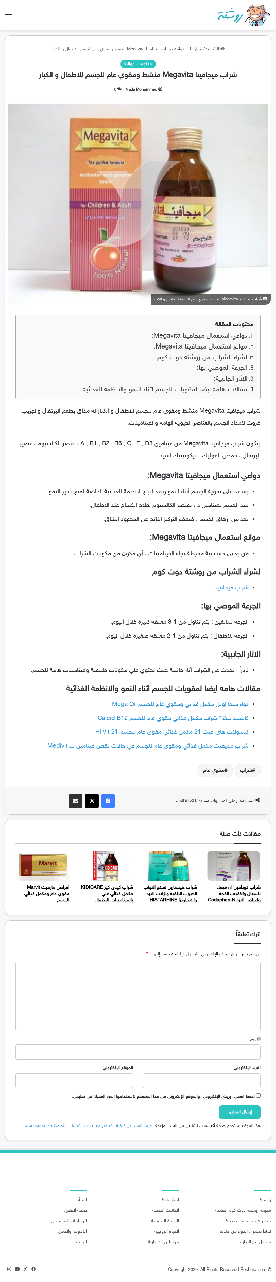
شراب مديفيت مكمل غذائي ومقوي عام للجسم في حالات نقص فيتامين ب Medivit (148, 746)
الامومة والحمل (72, 1231)
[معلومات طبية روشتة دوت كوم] (241, 15)
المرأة (82, 1200)
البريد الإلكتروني (247, 1068)
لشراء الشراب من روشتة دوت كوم (202, 358)
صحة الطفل (75, 1211)
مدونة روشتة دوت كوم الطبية (243, 1211)
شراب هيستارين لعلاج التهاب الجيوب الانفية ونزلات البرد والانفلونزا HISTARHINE (170, 894)
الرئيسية (213, 49)
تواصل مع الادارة (255, 1242)
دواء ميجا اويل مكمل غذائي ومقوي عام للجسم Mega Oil (180, 704)
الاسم (255, 1039)
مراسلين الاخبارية (163, 1242)
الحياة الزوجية (166, 1231)
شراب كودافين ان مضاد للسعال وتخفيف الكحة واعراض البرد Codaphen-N (234, 894)
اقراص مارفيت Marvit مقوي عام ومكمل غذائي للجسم (46, 894)
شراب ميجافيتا (231, 588)
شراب (246, 770)
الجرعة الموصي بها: (222, 368)
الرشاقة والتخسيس (69, 1221)
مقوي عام (214, 770)
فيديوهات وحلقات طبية (248, 1221)
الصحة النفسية (165, 1221)
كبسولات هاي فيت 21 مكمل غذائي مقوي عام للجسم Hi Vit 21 (172, 732)
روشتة (265, 1200)
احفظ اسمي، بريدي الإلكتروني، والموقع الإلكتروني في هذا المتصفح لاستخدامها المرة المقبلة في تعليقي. (163, 1096)
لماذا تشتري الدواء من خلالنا (245, 1231)
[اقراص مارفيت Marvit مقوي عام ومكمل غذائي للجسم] (42, 866)
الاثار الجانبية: (230, 379)
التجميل (80, 1242)
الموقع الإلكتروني (118, 1068)
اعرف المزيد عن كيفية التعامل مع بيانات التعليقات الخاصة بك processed (88, 1126)
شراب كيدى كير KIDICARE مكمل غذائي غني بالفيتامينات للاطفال (107, 894)
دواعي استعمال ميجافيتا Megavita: (199, 336)
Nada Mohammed (141, 89)
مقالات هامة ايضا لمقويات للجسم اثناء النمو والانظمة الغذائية (165, 390)
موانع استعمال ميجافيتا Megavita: (200, 347)
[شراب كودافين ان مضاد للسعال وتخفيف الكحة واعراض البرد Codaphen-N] (234, 866)
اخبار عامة (170, 1200)
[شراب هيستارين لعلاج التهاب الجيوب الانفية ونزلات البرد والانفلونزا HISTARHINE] (170, 866)
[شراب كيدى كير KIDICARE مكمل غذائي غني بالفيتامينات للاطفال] (106, 866)
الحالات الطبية (165, 1211)
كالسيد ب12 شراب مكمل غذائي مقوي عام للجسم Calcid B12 (173, 718)
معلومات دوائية (188, 49)
